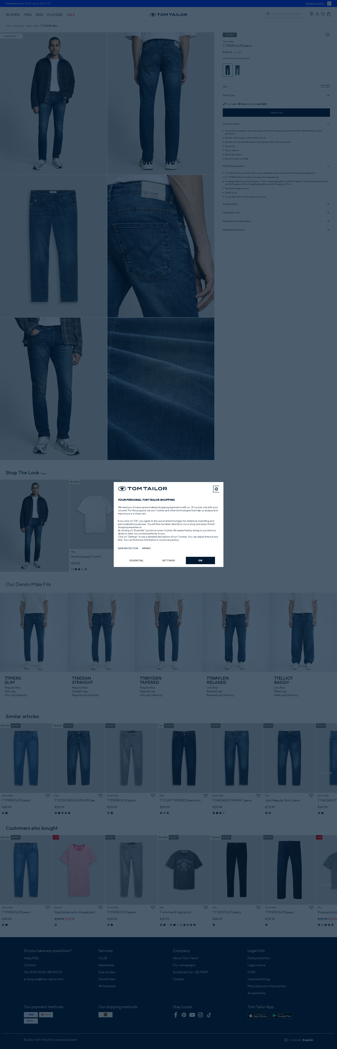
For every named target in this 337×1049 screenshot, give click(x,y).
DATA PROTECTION (128, 548)
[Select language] (216, 489)
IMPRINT (146, 548)
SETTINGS (168, 560)
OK (200, 560)
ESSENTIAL (137, 560)
